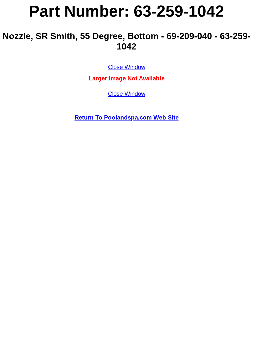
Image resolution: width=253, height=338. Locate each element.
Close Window (126, 67)
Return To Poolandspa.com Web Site (127, 117)
